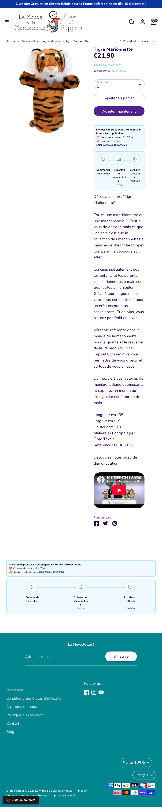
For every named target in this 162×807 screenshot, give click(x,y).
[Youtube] (101, 692)
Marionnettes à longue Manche (41, 41)
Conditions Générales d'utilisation (34, 698)
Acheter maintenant (119, 111)
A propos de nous (21, 706)
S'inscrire (121, 656)
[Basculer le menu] (7, 21)
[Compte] (142, 20)
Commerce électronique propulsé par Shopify (48, 795)
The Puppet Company (108, 65)
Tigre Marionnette (77, 41)
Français (142, 775)
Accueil (11, 41)
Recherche (15, 690)
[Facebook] (86, 692)
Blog (10, 731)
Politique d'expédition (24, 715)
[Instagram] (93, 692)
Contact (12, 723)
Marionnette (118, 71)
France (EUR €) (134, 762)
